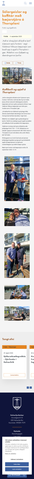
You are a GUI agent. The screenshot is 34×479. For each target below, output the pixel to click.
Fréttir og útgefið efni (9, 28)
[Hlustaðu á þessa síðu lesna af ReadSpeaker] (4, 31)
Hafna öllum (17, 464)
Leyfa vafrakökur (16, 469)
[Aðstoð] (24, 475)
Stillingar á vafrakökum (17, 459)
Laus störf (17, 436)
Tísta (19, 63)
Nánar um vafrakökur (10, 453)
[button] (28, 388)
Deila (8, 63)
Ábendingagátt (17, 434)
